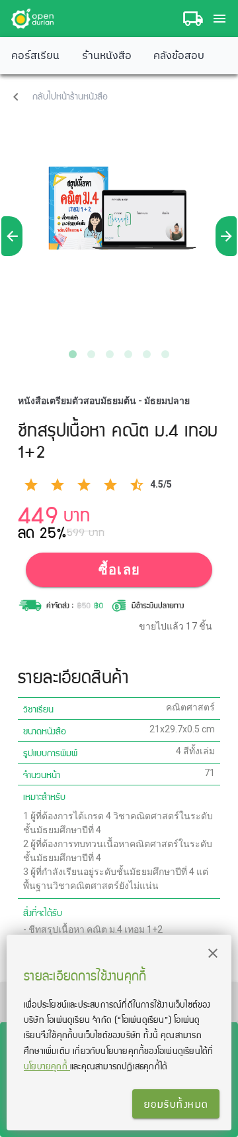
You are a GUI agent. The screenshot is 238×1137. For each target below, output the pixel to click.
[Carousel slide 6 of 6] (165, 354)
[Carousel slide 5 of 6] (147, 354)
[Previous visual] (12, 236)
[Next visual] (226, 236)
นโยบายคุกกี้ (47, 1066)
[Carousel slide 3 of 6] (110, 354)
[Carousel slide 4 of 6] (128, 354)
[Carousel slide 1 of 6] (73, 354)
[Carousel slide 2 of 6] (91, 354)
